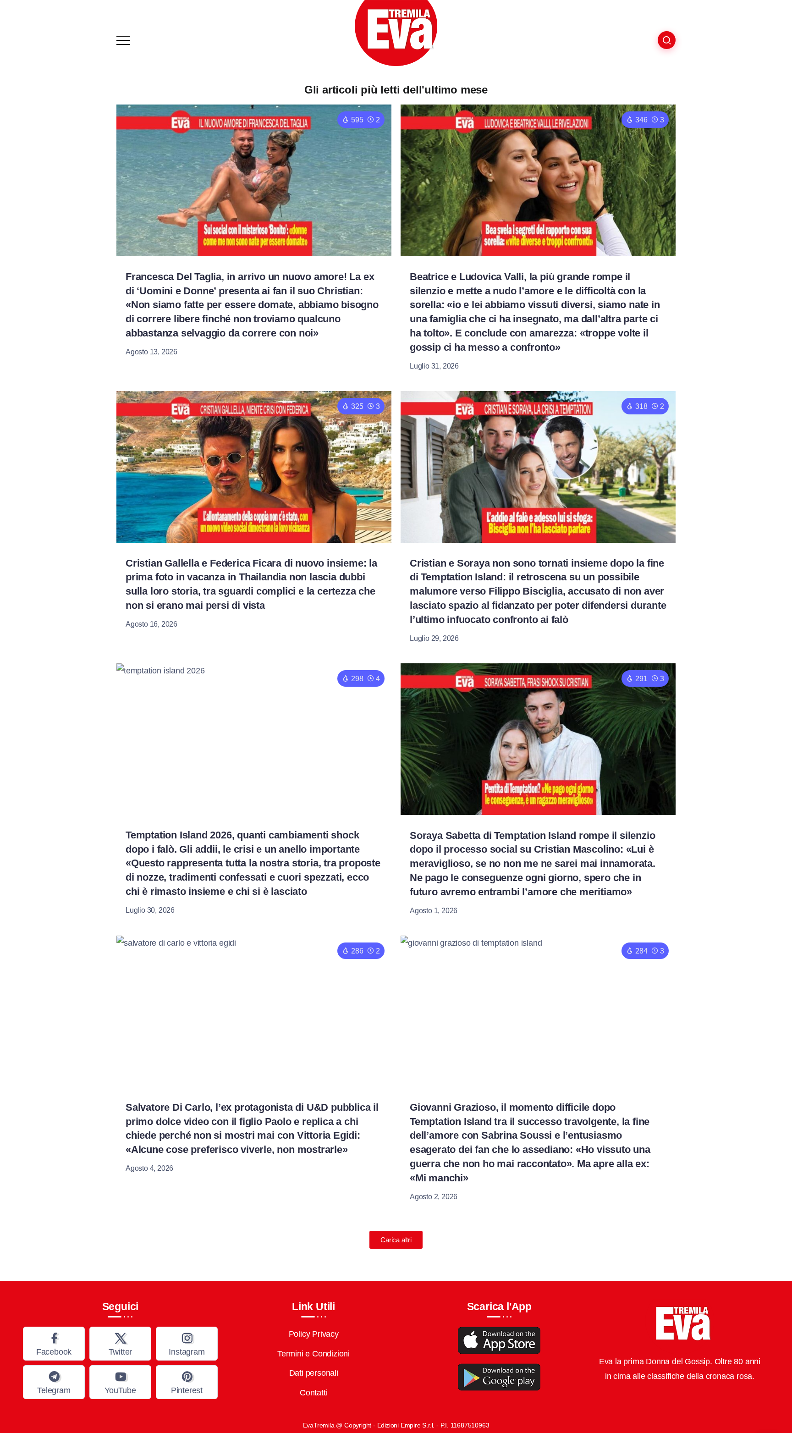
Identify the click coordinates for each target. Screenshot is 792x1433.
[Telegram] (53, 1382)
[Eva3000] (396, 32)
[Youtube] (120, 1382)
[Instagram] (186, 1343)
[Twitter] (120, 1343)
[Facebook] (53, 1343)
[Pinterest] (186, 1382)
